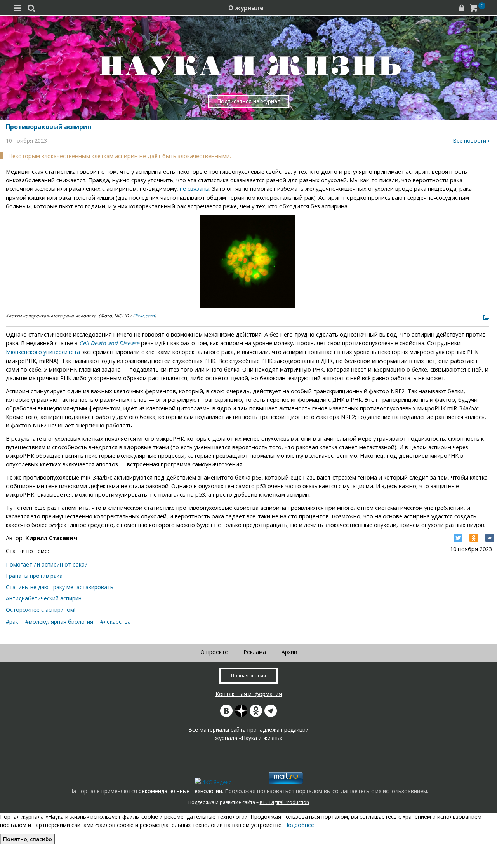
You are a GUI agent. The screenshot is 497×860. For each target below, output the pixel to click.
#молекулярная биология (59, 621)
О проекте (214, 652)
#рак (12, 621)
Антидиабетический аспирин (44, 598)
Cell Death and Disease (109, 343)
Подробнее (299, 825)
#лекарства (115, 621)
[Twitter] (458, 538)
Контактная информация (248, 694)
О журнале (246, 7)
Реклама (254, 652)
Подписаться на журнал (248, 101)
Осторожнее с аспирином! (40, 609)
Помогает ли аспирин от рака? (46, 564)
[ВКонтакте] (489, 538)
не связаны (194, 188)
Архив (289, 652)
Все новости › (471, 140)
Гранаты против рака (34, 575)
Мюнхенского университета (43, 352)
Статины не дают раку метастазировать (59, 587)
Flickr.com (144, 315)
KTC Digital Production (284, 802)
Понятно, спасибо (27, 839)
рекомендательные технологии (180, 791)
